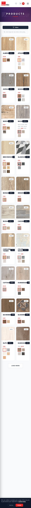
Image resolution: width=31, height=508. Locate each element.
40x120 (22, 124)
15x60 (19, 56)
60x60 (4, 124)
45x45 (4, 224)
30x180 (4, 56)
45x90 (22, 126)
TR (20, 3)
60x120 (25, 126)
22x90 (4, 318)
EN (23, 3)
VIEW (11, 53)
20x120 (4, 286)
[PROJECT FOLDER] (16, 3)
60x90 (22, 128)
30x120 (19, 124)
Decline (11, 505)
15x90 (4, 92)
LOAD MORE (15, 366)
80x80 (25, 128)
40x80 (19, 126)
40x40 (26, 124)
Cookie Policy (22, 501)
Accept (19, 505)
